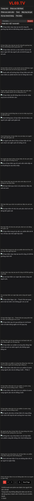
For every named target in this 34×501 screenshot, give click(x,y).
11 (19, 482)
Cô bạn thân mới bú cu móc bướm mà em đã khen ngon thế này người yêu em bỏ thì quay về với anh (17, 68)
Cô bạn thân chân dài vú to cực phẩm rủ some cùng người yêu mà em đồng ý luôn (16, 409)
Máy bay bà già (27, 12)
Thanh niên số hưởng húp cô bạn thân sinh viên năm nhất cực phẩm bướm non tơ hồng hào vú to (16, 91)
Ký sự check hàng (7, 16)
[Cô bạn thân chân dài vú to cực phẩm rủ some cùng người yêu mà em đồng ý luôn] (17, 398)
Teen (18, 12)
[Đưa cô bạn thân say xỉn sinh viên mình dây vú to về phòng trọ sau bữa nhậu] (17, 171)
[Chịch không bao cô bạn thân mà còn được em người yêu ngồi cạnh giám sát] (17, 126)
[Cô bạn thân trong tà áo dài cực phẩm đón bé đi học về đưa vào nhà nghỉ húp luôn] (17, 239)
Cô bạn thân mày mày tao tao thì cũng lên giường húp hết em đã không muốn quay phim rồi (16, 46)
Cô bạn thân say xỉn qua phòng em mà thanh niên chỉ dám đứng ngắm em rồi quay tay (16, 341)
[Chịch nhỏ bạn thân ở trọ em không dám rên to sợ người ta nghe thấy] (17, 466)
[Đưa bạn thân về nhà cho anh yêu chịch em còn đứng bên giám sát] (17, 217)
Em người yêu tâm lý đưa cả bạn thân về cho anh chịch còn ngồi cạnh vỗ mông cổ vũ (16, 159)
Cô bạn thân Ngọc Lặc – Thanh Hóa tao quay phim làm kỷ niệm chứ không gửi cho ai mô (16, 318)
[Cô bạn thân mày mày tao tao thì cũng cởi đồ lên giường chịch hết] (17, 262)
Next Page (26, 482)
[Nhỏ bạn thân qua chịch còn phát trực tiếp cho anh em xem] (17, 194)
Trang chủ (4, 8)
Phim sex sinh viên (7, 12)
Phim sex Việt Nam (16, 8)
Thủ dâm (19, 16)
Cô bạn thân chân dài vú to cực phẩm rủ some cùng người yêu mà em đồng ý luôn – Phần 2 (16, 386)
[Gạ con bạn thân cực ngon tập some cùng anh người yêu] (17, 285)
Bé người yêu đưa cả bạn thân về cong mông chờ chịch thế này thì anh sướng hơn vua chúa (17, 432)
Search (30, 21)
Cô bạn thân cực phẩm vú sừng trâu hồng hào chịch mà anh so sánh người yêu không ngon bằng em (17, 364)
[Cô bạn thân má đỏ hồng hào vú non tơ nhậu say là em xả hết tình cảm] (17, 103)
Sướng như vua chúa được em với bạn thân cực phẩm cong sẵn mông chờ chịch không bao (16, 454)
